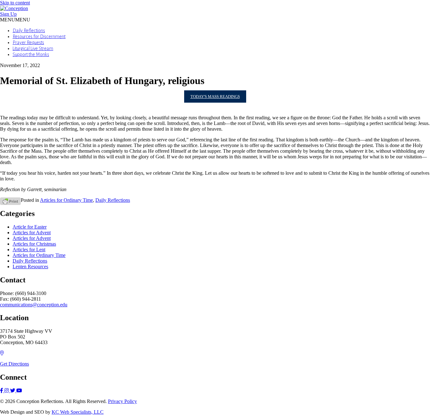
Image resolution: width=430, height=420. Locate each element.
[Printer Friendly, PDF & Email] (10, 200)
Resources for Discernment (39, 36)
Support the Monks (31, 54)
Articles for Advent (32, 232)
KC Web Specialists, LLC (78, 412)
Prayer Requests (28, 42)
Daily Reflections (29, 30)
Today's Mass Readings (215, 96)
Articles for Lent (29, 249)
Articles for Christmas (34, 244)
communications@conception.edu (33, 304)
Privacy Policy (122, 401)
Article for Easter (30, 227)
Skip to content (15, 2)
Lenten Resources (30, 266)
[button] (15, 19)
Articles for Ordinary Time (66, 200)
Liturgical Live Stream (33, 48)
